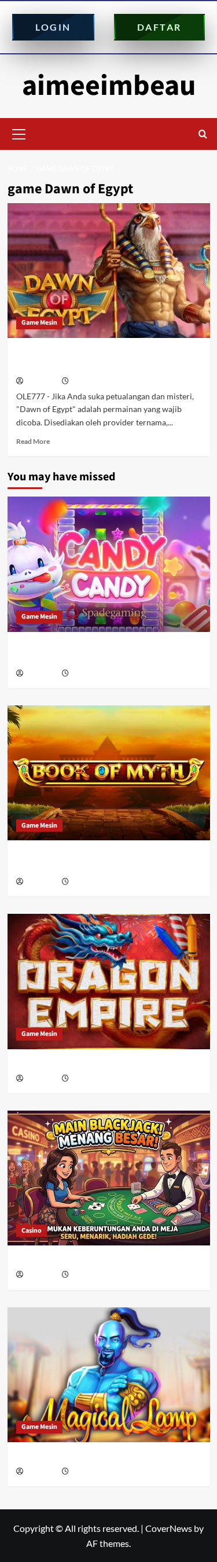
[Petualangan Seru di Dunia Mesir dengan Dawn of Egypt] (109, 270)
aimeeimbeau (109, 85)
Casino (31, 1231)
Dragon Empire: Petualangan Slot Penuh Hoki (104, 1064)
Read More (33, 441)
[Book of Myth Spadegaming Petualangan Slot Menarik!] (109, 772)
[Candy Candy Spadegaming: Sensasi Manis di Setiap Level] (109, 564)
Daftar (159, 26)
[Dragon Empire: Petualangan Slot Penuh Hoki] (109, 981)
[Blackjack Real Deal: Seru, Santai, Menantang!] (109, 1178)
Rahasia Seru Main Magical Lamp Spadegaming (106, 1457)
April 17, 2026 (90, 1275)
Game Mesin (39, 323)
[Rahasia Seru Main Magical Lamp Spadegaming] (109, 1374)
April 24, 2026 (90, 1079)
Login (53, 26)
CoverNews (168, 1528)
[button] (19, 132)
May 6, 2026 (88, 882)
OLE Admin (41, 382)
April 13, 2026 (90, 1472)
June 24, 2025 (91, 382)
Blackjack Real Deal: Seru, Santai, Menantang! (105, 1260)
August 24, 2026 (94, 674)
